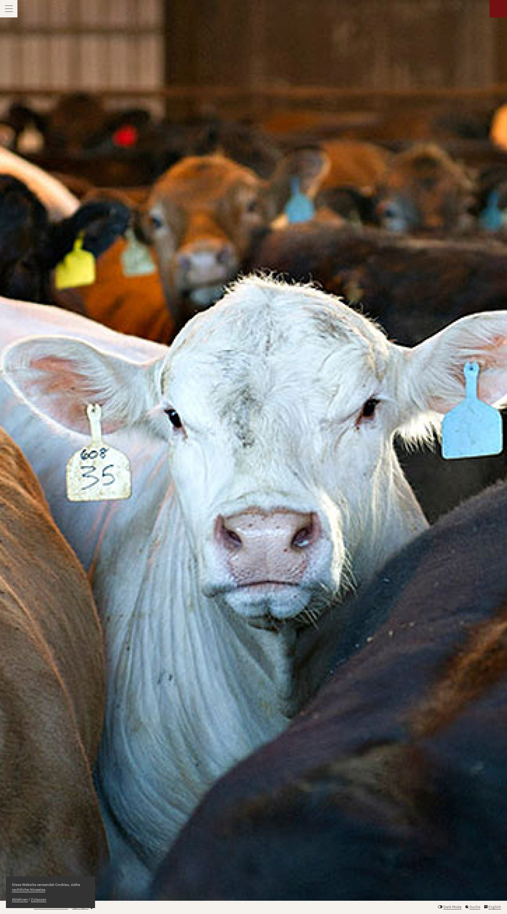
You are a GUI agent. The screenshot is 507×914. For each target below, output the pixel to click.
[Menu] (8, 8)
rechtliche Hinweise (28, 889)
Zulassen (38, 899)
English (494, 907)
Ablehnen (20, 899)
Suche (475, 907)
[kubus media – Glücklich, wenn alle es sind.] (498, 8)
